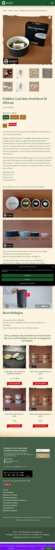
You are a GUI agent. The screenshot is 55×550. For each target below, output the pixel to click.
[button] (52, 266)
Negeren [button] (44, 548)
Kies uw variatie (14, 383)
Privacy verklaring (30, 283)
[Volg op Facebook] (4, 484)
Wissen (5, 120)
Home (5, 10)
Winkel (10, 10)
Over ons (5, 489)
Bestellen (12, 124)
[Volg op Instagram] (7, 484)
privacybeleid (17, 466)
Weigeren (27, 279)
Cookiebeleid (23, 283)
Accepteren (27, 275)
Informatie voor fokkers (10, 495)
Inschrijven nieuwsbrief (10, 497)
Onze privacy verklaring (10, 505)
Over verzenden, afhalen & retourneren (15, 500)
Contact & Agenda (8, 492)
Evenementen (8, 462)
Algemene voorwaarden (10, 510)
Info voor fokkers (9, 459)
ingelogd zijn (12, 328)
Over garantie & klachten (10, 502)
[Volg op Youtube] (9, 484)
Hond (16, 10)
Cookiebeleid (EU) (8, 508)
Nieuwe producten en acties (11, 461)
